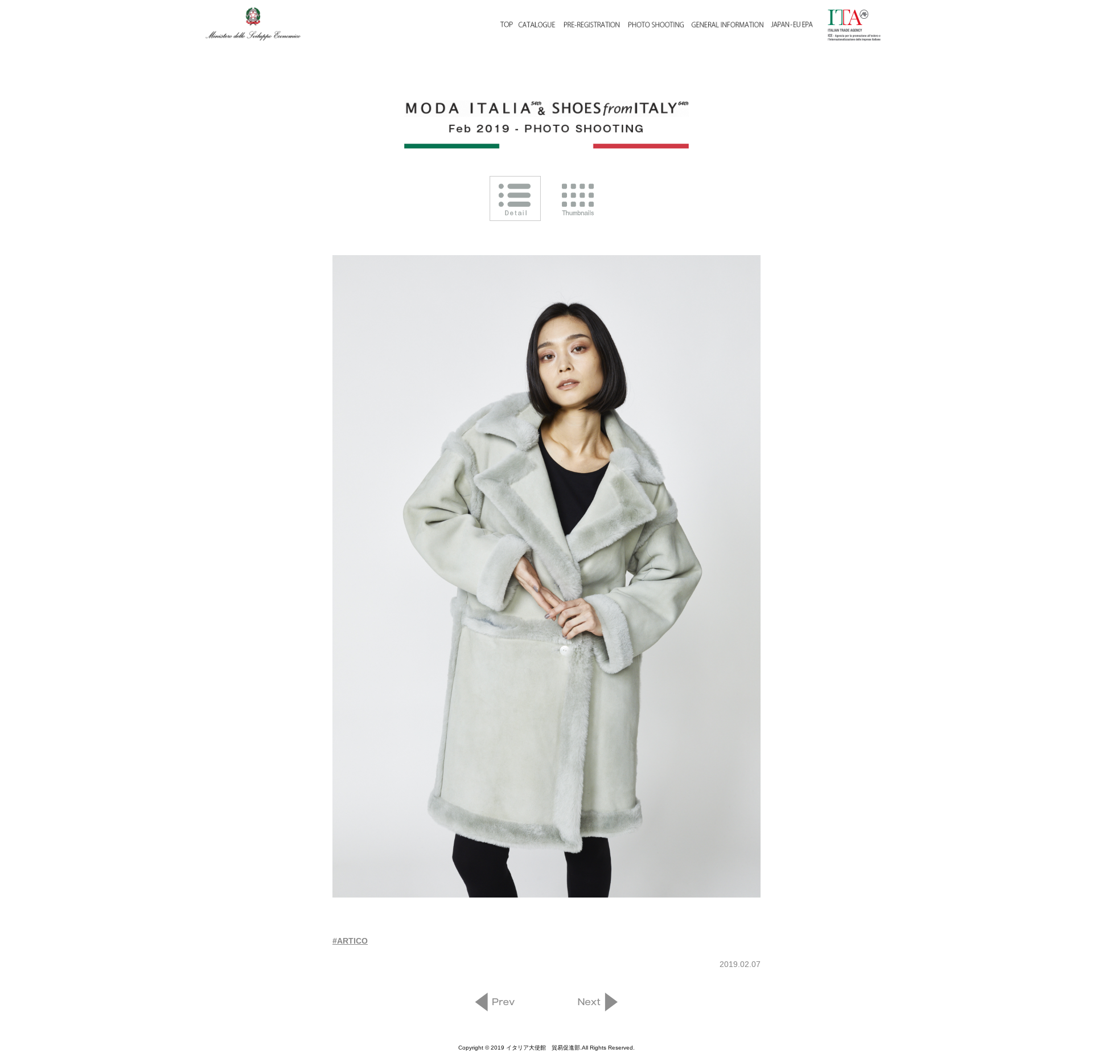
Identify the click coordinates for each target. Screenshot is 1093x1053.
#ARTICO (350, 940)
